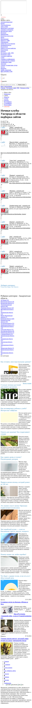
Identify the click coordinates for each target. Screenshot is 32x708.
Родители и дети (5, 54)
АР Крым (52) (5, 300)
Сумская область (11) (7, 334)
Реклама (6, 680)
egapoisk (4, 81)
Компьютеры (4, 34)
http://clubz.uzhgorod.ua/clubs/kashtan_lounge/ (13, 214)
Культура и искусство (7, 36)
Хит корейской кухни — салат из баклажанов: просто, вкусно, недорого (15, 530)
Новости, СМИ (5, 40)
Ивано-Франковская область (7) (6, 316)
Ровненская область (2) (7, 332)
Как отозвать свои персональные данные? (16, 362)
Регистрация (8, 86)
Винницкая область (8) (7, 301)
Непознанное (4, 39)
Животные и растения (7, 28)
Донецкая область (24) (7, 308)
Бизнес (3, 23)
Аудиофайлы (8, 103)
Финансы (3, 68)
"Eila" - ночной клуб (15, 236)
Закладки (6, 106)
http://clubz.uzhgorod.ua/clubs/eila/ (18, 243)
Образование (4, 42)
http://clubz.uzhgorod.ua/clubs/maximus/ (20, 197)
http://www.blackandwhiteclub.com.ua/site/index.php (15, 153)
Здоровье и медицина (7, 29)
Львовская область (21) (7, 325)
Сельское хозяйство (6, 56)
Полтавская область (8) (7, 331)
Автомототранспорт (6, 22)
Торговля (3, 63)
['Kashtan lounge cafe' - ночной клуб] (4, 210)
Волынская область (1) (7, 303)
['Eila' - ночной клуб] (4, 241)
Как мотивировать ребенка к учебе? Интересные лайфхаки (14, 409)
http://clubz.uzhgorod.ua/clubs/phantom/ (20, 183)
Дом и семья (4, 26)
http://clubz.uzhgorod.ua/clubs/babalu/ (19, 272)
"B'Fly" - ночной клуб (15, 251)
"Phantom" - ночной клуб (16, 175)
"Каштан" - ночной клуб (16, 222)
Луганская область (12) (7, 323)
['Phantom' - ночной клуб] (4, 180)
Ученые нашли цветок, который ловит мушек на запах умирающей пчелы (15, 639)
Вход (2, 86)
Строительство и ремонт (8, 60)
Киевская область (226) (7, 318)
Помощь (6, 677)
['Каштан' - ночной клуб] (4, 227)
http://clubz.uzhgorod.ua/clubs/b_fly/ (19, 257)
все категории (5, 356)
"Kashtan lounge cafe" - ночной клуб (19, 205)
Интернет (3, 33)
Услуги (3, 67)
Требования (7, 683)
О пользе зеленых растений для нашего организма (11, 386)
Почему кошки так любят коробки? (13, 554)
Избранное (7, 94)
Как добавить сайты (10, 670)
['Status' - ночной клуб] (4, 132)
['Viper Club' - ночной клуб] (4, 165)
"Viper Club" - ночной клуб (17, 160)
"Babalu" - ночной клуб (16, 266)
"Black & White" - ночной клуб (18, 142)
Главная (6, 661)
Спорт (2, 57)
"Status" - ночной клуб (15, 127)
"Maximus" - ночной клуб (16, 191)
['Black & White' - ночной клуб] (4, 148)
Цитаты (6, 100)
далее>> (28, 609)
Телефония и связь (6, 62)
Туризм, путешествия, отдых (9, 65)
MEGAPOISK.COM (6, 71)
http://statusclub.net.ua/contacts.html (19, 132)
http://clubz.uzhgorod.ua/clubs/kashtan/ (19, 228)
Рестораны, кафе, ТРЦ (7, 53)
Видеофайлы (8, 101)
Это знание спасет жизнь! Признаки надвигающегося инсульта (14, 507)
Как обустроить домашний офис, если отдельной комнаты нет (16, 616)
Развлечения (4, 50)
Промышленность (6, 45)
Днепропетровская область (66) (6, 305)
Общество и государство (8, 43)
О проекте (7, 664)
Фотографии (7, 105)
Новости (6, 97)
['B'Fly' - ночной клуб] (4, 256)
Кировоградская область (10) (5, 321)
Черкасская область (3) (7, 348)
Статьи (6, 98)
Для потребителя (5, 25)
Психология (4, 46)
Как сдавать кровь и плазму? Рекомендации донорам (11, 458)
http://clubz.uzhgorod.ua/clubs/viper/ (19, 166)
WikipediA (4, 74)
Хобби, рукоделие (6, 70)
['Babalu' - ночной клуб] (4, 271)
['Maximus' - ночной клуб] (4, 196)
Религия (3, 51)
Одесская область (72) (7, 329)
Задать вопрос (8, 667)
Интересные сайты (6, 31)
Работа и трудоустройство (8, 48)
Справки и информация (8, 59)
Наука (2, 37)
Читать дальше (27, 383)
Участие (6, 674)
